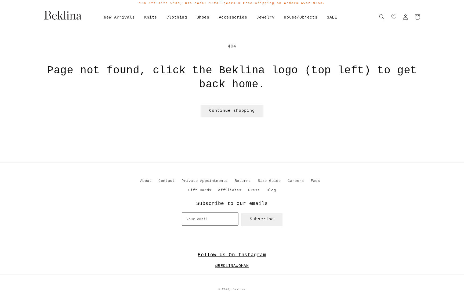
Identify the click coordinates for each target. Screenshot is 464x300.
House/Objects (300, 17)
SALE (332, 17)
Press (254, 190)
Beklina (239, 289)
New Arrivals (119, 17)
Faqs (315, 181)
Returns (243, 181)
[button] (382, 17)
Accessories (233, 17)
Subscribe (262, 219)
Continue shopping (232, 111)
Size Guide (269, 181)
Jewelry (265, 17)
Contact (166, 181)
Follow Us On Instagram (232, 255)
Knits (150, 17)
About (146, 181)
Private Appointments (205, 181)
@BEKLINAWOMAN (232, 266)
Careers (296, 181)
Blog (271, 190)
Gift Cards (199, 190)
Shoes (203, 17)
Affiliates (229, 190)
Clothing (176, 17)
